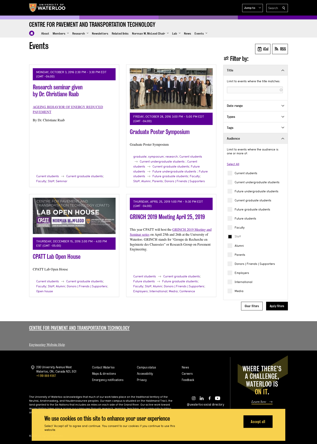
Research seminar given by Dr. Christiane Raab (58, 90)
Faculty (240, 227)
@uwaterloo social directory (205, 404)
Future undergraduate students (256, 191)
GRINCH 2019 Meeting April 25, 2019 (167, 217)
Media (239, 291)
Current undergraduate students (257, 182)
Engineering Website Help (47, 344)
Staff (238, 236)
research (171, 156)
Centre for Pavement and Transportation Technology (79, 328)
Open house (44, 291)
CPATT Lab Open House (56, 256)
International (243, 282)
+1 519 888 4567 (46, 376)
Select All (233, 164)
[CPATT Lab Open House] (74, 216)
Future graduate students (252, 209)
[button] (252, 8)
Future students (245, 218)
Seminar (61, 181)
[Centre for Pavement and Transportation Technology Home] (31, 33)
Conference (187, 291)
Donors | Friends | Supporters (255, 263)
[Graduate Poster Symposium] (171, 88)
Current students (246, 173)
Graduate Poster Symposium (160, 132)
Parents (240, 254)
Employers (242, 273)
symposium (156, 156)
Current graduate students (253, 200)
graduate (139, 156)
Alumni (239, 245)
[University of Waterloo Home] (47, 7)
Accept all (258, 421)
